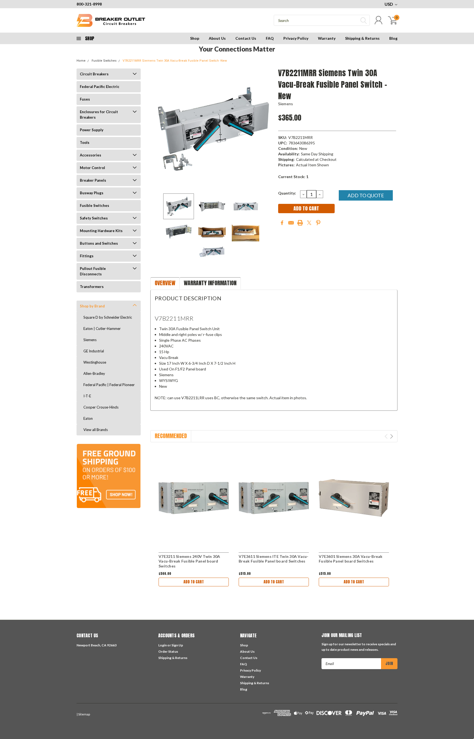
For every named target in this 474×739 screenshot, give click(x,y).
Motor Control (92, 168)
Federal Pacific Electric (99, 86)
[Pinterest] (318, 223)
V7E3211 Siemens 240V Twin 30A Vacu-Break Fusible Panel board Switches (189, 561)
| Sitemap (83, 714)
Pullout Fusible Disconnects (93, 271)
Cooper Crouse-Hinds (101, 407)
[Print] (300, 223)
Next (267, 129)
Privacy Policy (295, 38)
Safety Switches (94, 218)
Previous (157, 129)
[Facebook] (282, 223)
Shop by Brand (92, 306)
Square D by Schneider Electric (107, 317)
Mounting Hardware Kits (101, 231)
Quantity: (287, 193)
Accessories (90, 155)
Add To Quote (366, 195)
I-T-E (87, 396)
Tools (84, 142)
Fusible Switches (104, 60)
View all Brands (95, 429)
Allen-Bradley (94, 373)
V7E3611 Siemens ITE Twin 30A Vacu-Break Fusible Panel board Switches (274, 559)
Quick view (194, 498)
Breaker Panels (93, 180)
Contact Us (245, 38)
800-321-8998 (89, 4)
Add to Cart (194, 582)
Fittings (87, 256)
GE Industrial (93, 351)
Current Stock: (293, 176)
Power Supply (91, 130)
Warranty (326, 38)
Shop (194, 38)
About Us (217, 38)
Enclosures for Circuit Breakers (99, 114)
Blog (393, 38)
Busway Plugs (91, 193)
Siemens (90, 340)
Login (162, 645)
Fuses (85, 99)
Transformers (92, 286)
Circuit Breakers (94, 74)
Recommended (171, 436)
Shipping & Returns (362, 38)
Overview (165, 283)
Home (81, 60)
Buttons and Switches (99, 243)
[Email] (291, 223)
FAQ (270, 38)
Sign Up (177, 645)
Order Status (168, 651)
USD (389, 4)
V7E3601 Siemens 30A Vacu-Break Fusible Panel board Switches (351, 559)
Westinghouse (94, 362)
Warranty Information (210, 283)
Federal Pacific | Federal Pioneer (109, 385)
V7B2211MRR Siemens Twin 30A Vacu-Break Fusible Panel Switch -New (175, 60)
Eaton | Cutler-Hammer (102, 328)
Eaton (88, 418)
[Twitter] (309, 223)
